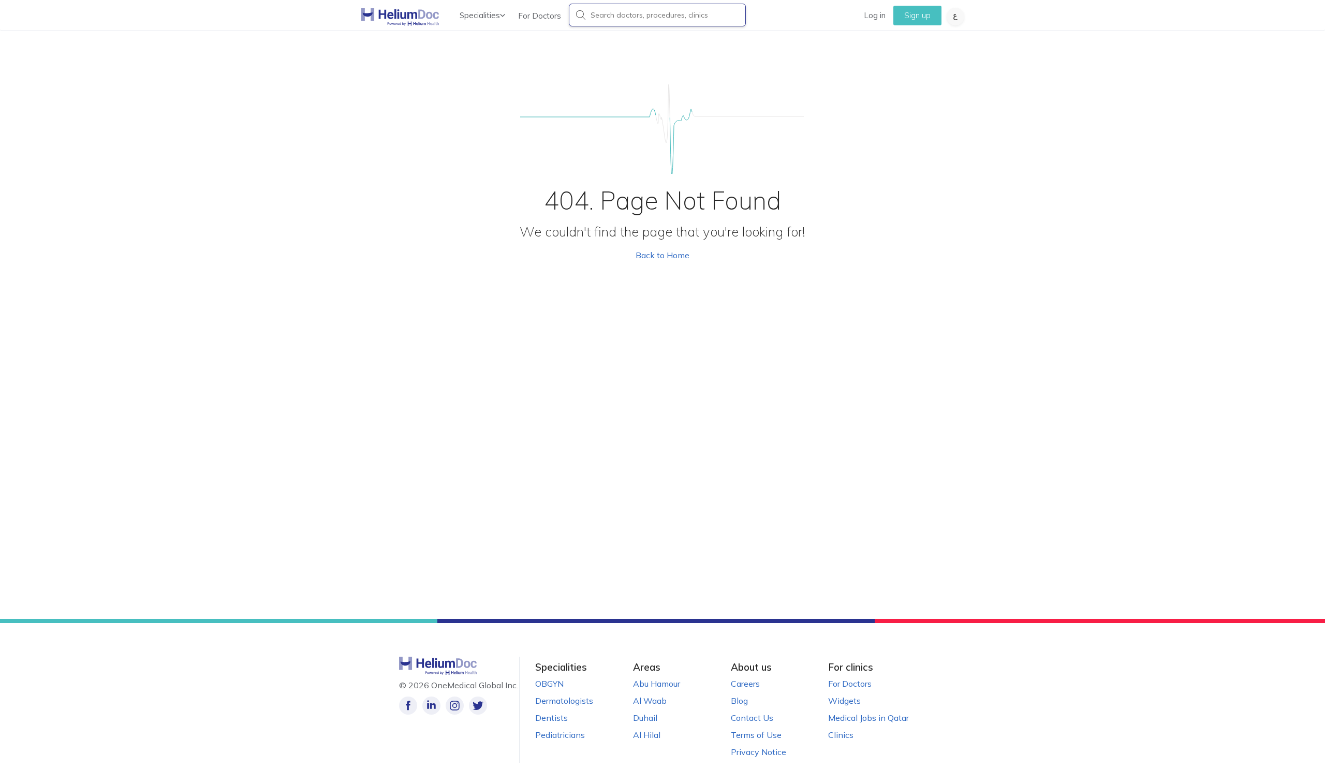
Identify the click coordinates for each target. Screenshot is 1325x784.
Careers (745, 683)
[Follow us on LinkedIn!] (431, 706)
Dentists (551, 718)
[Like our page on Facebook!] (408, 706)
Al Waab (650, 701)
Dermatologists (564, 701)
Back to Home (662, 255)
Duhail (645, 718)
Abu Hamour (656, 683)
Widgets (844, 701)
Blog (739, 701)
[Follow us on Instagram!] (455, 706)
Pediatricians (560, 735)
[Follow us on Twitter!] (478, 706)
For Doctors (539, 16)
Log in (875, 15)
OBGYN (549, 683)
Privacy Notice (758, 752)
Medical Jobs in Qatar (868, 718)
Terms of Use (756, 735)
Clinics (840, 735)
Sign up (917, 15)
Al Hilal (646, 735)
